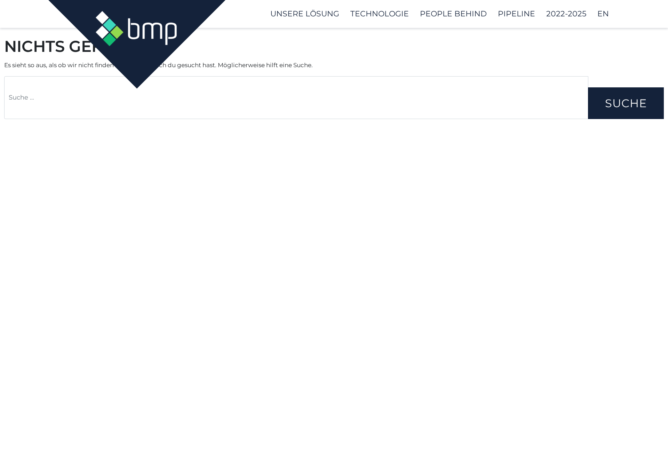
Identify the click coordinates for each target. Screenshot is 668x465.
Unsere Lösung (304, 13)
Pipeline (516, 13)
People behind (453, 13)
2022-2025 (566, 13)
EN (603, 13)
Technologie (379, 13)
